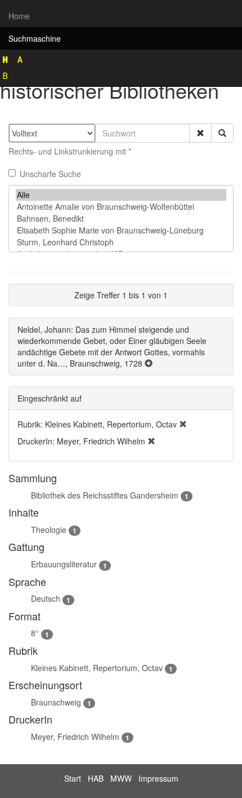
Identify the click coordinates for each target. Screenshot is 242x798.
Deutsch (45, 598)
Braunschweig (56, 702)
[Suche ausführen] (222, 133)
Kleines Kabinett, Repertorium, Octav (97, 667)
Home (19, 15)
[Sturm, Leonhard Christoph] (121, 242)
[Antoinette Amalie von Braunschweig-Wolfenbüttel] (121, 207)
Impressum (158, 778)
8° (35, 632)
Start (72, 778)
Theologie (48, 529)
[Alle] (121, 195)
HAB (96, 778)
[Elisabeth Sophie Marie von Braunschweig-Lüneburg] (121, 230)
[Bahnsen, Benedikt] (121, 218)
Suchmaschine (34, 38)
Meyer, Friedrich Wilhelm (75, 736)
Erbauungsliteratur (64, 564)
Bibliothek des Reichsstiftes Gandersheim (104, 495)
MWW (121, 778)
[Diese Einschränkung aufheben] (183, 424)
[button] (200, 133)
